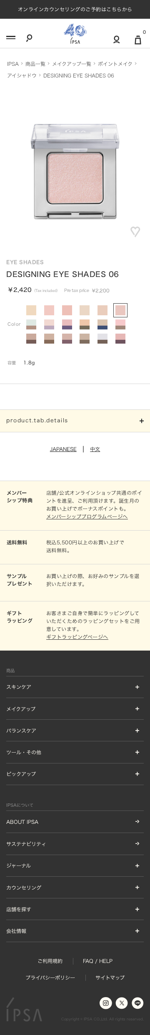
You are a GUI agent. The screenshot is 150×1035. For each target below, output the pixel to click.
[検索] (29, 39)
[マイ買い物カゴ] (138, 42)
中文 (95, 448)
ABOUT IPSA (22, 821)
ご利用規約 (50, 960)
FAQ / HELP (97, 960)
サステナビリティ (26, 843)
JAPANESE (63, 448)
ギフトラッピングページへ (77, 636)
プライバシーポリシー (50, 977)
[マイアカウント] (117, 42)
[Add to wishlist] (135, 232)
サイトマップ (110, 977)
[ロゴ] (75, 33)
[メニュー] (10, 39)
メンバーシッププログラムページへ (87, 516)
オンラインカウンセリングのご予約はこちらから (75, 9)
